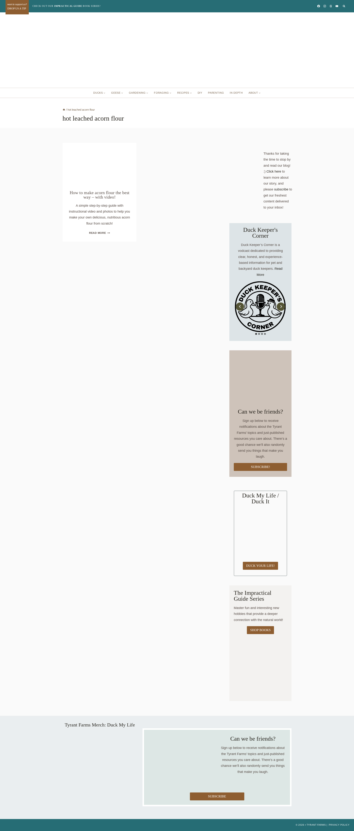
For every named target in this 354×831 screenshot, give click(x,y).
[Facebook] (318, 6)
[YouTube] (337, 6)
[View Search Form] (344, 6)
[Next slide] (281, 306)
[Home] (64, 109)
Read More (99, 232)
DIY (200, 92)
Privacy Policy (339, 825)
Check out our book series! (66, 6)
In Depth (236, 92)
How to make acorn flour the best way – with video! (99, 194)
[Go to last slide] (240, 306)
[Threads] (331, 6)
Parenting (216, 92)
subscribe (281, 189)
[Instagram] (324, 6)
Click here (273, 171)
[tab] (256, 334)
